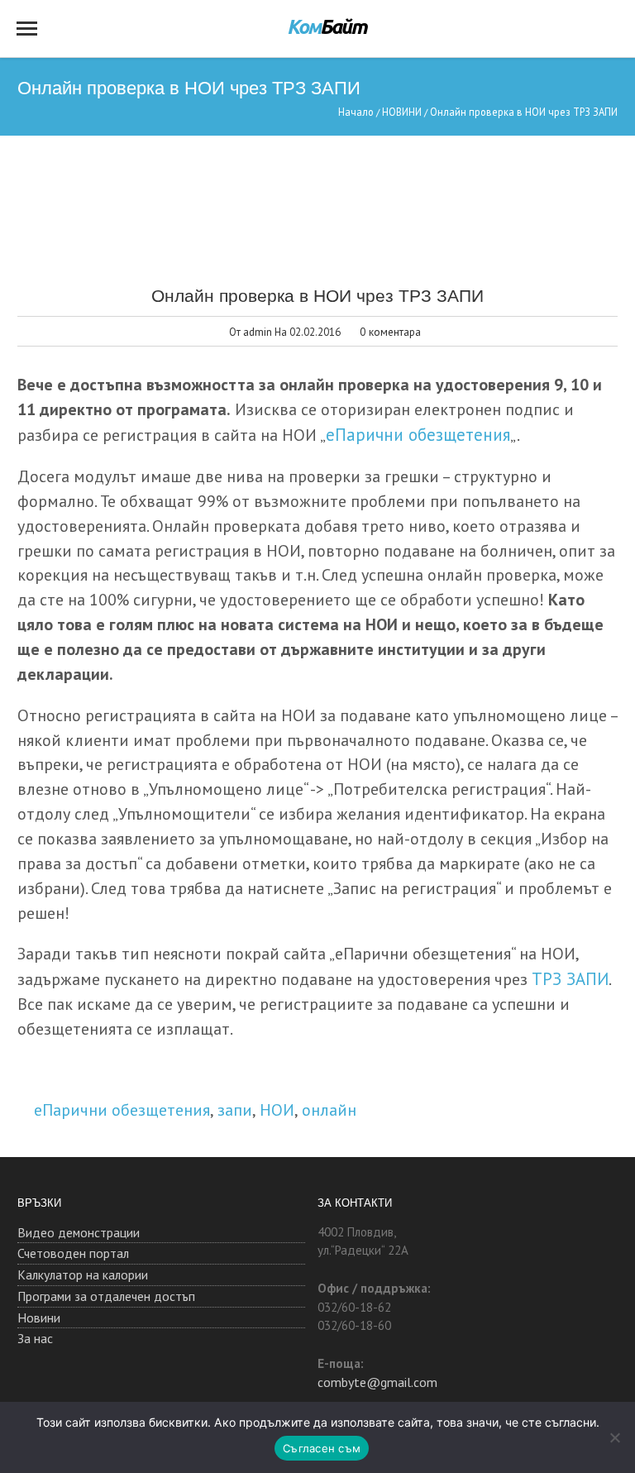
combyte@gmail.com (377, 1382)
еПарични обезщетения (418, 434)
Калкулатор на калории (82, 1274)
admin (257, 331)
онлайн (329, 1109)
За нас (35, 1338)
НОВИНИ (402, 111)
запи (234, 1109)
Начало (356, 111)
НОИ (277, 1109)
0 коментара (390, 331)
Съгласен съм (321, 1448)
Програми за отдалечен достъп (106, 1296)
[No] (614, 1437)
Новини (38, 1317)
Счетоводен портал (73, 1253)
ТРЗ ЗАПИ (570, 979)
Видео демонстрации (78, 1232)
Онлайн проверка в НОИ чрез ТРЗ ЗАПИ (317, 294)
